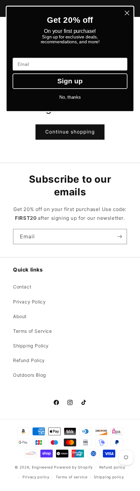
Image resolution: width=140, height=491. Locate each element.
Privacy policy (35, 477)
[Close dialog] (127, 13)
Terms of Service (32, 331)
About (20, 316)
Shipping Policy (31, 345)
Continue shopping (70, 132)
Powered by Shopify (73, 467)
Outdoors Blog (29, 375)
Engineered (42, 467)
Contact (22, 286)
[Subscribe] (119, 236)
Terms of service (71, 477)
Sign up (70, 81)
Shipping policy (109, 477)
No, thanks (70, 97)
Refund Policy (29, 360)
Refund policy (112, 467)
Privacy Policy (29, 301)
